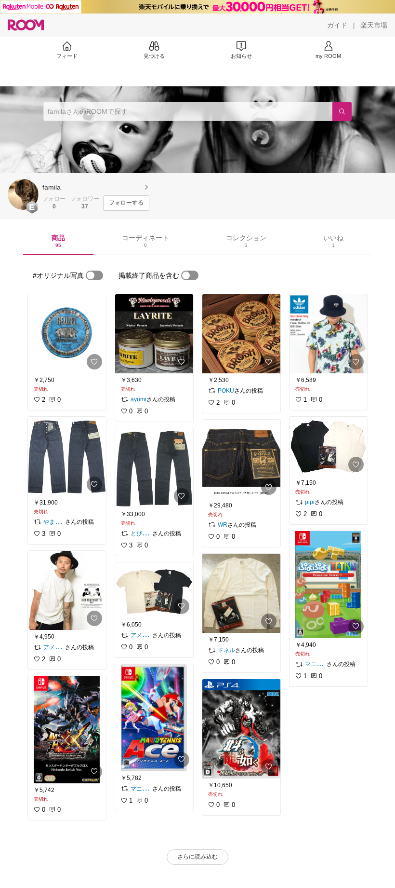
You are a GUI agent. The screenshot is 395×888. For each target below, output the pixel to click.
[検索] (342, 111)
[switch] (94, 275)
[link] (67, 333)
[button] (23, 194)
